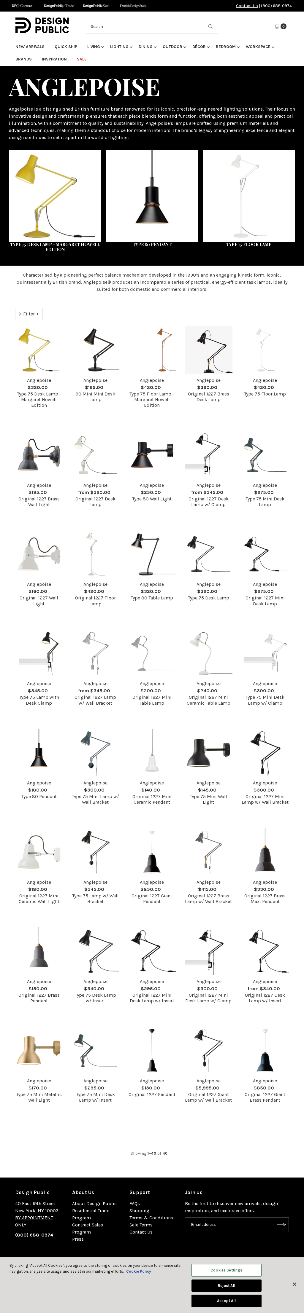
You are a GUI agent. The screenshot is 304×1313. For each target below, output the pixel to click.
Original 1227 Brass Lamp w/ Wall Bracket (208, 898)
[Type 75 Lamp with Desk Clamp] (39, 653)
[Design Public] (96, 6)
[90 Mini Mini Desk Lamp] (95, 350)
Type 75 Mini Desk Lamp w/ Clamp (265, 700)
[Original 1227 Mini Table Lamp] (152, 653)
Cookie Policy (138, 1271)
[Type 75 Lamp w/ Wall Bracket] (95, 852)
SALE (82, 59)
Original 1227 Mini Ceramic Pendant (152, 799)
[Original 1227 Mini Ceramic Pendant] (152, 753)
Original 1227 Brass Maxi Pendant (265, 898)
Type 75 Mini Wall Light (208, 799)
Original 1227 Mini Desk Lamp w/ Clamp (208, 998)
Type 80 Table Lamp (152, 598)
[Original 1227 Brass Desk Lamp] (208, 350)
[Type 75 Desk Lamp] (208, 554)
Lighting (119, 46)
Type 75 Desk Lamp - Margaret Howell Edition (39, 399)
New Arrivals (30, 46)
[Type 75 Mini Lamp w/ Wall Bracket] (95, 752)
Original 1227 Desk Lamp (95, 501)
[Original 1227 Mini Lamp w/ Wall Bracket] (265, 753)
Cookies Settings (226, 1270)
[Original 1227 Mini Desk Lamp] (265, 554)
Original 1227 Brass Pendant (39, 998)
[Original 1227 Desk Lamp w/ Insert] (265, 951)
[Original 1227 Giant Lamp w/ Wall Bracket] (208, 1050)
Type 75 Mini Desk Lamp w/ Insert (95, 1097)
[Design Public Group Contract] (21, 6)
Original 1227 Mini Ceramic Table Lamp (208, 700)
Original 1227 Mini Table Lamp (152, 700)
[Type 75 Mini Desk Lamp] (265, 455)
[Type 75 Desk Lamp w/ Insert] (95, 951)
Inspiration (54, 59)
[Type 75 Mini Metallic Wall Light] (39, 1050)
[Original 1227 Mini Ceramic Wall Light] (39, 852)
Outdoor (172, 46)
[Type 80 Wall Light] (152, 455)
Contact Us (247, 5)
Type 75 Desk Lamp (208, 598)
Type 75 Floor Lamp (265, 394)
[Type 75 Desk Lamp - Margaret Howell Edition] (39, 350)
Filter (29, 314)
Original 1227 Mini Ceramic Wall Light (39, 898)
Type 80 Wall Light (152, 499)
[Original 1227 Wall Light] (39, 554)
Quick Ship (66, 46)
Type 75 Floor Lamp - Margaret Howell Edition (151, 399)
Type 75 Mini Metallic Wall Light (39, 1097)
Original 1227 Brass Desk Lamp (208, 396)
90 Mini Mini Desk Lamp (95, 396)
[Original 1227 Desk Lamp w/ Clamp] (208, 454)
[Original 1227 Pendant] (152, 1050)
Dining (146, 46)
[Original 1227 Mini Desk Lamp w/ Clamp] (208, 951)
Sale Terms (141, 1225)
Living (93, 46)
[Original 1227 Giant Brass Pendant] (265, 1050)
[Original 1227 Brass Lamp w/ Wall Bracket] (208, 852)
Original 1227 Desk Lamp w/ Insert (265, 998)
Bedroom (226, 46)
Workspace (258, 46)
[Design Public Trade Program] (58, 6)
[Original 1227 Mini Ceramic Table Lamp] (208, 653)
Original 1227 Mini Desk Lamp (265, 600)
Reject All (226, 1285)
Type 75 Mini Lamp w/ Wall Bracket (95, 799)
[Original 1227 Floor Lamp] (95, 554)
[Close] (294, 1284)
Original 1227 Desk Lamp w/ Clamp (209, 501)
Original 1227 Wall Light (39, 600)
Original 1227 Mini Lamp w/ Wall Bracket (265, 799)
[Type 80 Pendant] (39, 752)
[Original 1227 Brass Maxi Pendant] (265, 852)
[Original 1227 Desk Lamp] (95, 454)
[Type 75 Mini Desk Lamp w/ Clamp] (265, 653)
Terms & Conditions (151, 1218)
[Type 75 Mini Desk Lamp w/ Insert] (95, 1050)
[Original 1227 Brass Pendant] (39, 951)
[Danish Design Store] (133, 6)
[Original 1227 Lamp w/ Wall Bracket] (95, 653)
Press (78, 1239)
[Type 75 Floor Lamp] (265, 350)
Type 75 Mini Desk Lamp (265, 501)
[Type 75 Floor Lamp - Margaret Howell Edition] (152, 350)
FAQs (134, 1203)
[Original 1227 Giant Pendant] (152, 852)
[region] (152, 1285)
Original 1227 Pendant (152, 1094)
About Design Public (94, 1203)
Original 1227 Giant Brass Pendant (265, 1097)
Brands (23, 59)
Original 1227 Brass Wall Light (39, 501)
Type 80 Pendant (39, 796)
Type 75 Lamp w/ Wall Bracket (95, 898)
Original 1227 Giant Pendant (152, 898)
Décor (199, 46)
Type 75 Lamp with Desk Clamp (39, 700)
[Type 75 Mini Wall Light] (208, 752)
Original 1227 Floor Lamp (95, 600)
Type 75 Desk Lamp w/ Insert (95, 998)
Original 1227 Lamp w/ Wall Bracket (95, 700)
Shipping (139, 1210)
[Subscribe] (281, 1224)
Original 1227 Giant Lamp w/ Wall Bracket (208, 1097)
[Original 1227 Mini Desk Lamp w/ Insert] (152, 951)
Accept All (226, 1300)
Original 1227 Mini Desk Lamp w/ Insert (152, 998)
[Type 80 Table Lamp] (152, 554)
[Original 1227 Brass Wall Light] (39, 454)
